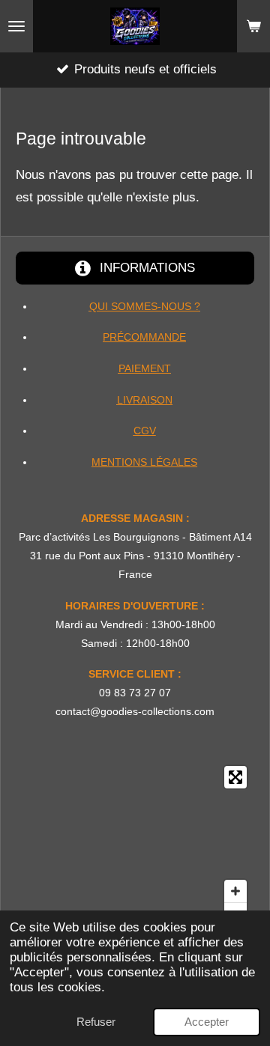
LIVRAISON (144, 400)
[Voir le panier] (253, 26)
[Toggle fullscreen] (235, 777)
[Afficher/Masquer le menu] (16, 26)
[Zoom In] (235, 891)
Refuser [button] (96, 1021)
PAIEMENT (144, 368)
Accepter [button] (206, 1021)
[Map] (135, 845)
